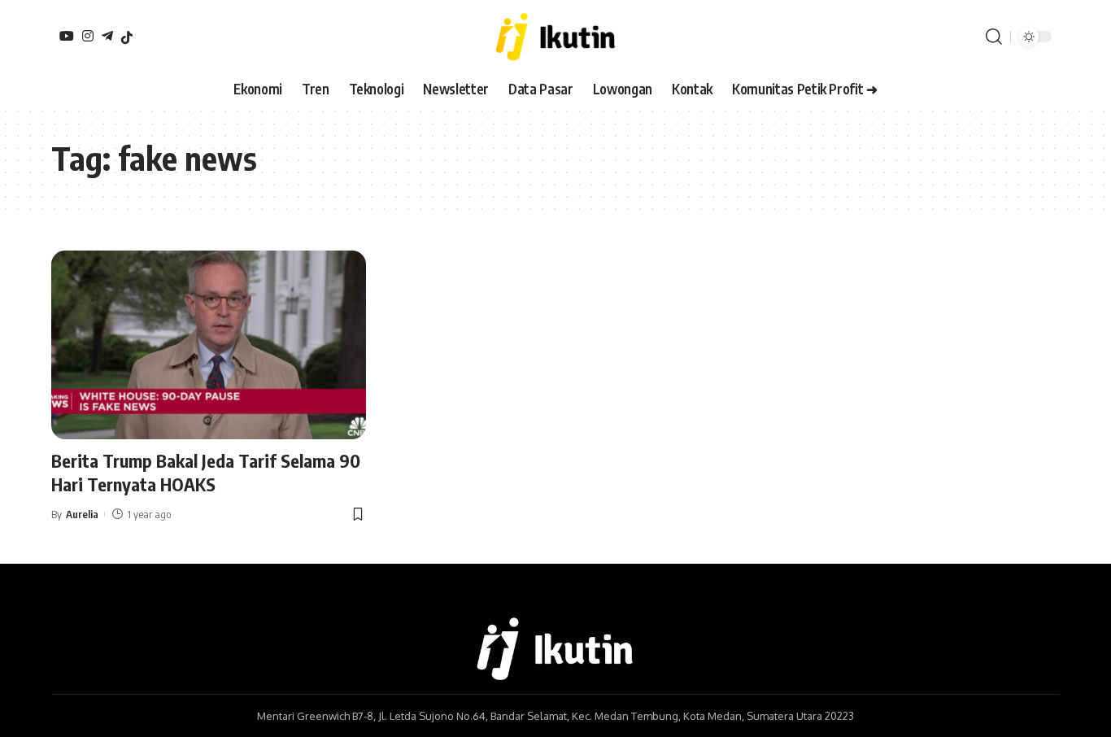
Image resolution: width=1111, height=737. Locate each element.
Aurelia (82, 514)
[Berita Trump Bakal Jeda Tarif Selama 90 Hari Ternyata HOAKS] (208, 345)
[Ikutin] (555, 36)
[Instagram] (88, 35)
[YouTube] (66, 35)
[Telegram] (107, 35)
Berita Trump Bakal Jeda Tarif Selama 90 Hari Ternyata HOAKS (205, 472)
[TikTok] (127, 37)
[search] (994, 36)
